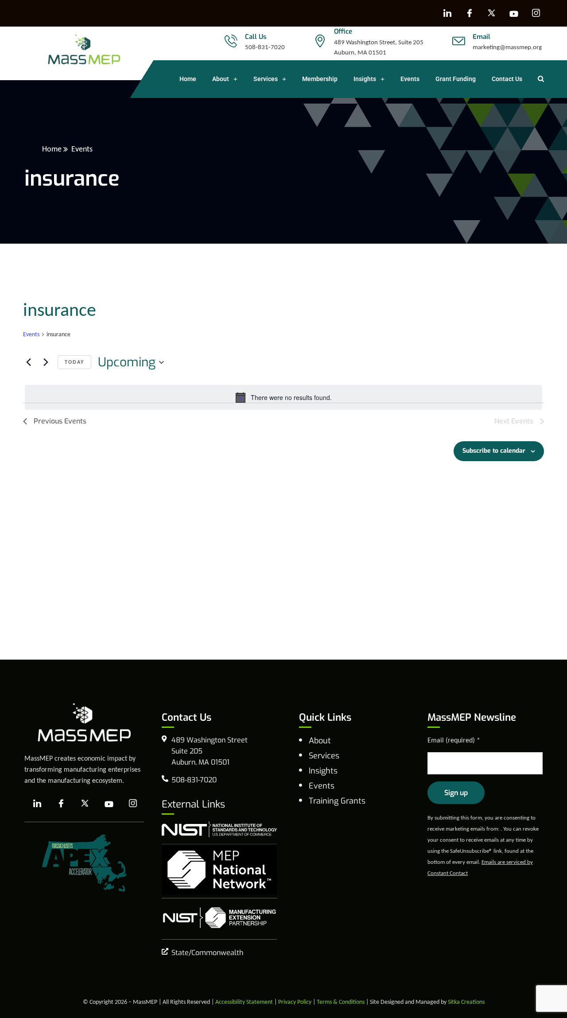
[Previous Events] (28, 362)
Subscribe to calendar (493, 451)
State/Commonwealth (207, 952)
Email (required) (453, 740)
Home (187, 78)
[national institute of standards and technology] (219, 829)
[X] (491, 13)
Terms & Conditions (341, 1002)
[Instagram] (536, 13)
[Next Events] (45, 362)
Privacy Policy (294, 1002)
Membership (320, 78)
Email (481, 36)
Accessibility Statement (244, 1002)
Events (409, 78)
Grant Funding (455, 78)
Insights (364, 78)
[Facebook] (469, 13)
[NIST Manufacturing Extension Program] (219, 917)
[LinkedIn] (447, 13)
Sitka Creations (466, 1002)
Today (74, 362)
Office (343, 31)
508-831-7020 (265, 47)
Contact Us (507, 78)
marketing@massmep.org (507, 47)
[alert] (283, 397)
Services (265, 78)
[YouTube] (513, 13)
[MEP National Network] (219, 869)
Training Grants (337, 801)
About (220, 78)
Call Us (256, 36)
